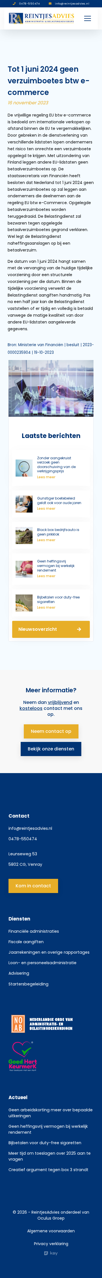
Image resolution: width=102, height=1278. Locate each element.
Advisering (18, 973)
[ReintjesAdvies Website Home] (42, 18)
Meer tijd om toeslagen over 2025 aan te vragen (49, 1156)
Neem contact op (51, 731)
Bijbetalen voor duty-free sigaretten (44, 1143)
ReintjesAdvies (45, 1212)
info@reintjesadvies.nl (30, 828)
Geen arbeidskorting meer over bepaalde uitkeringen (50, 1113)
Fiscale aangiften (26, 942)
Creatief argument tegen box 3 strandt (48, 1170)
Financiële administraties (33, 931)
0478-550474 (22, 839)
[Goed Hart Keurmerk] (51, 1057)
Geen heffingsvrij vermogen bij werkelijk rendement (48, 1129)
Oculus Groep (51, 1218)
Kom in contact (33, 886)
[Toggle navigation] (87, 18)
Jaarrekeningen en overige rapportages (49, 952)
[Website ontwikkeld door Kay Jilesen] (51, 1253)
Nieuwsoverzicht (37, 629)
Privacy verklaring (51, 1244)
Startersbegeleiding (28, 984)
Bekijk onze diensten (51, 749)
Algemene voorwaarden (51, 1231)
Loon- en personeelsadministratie (42, 963)
